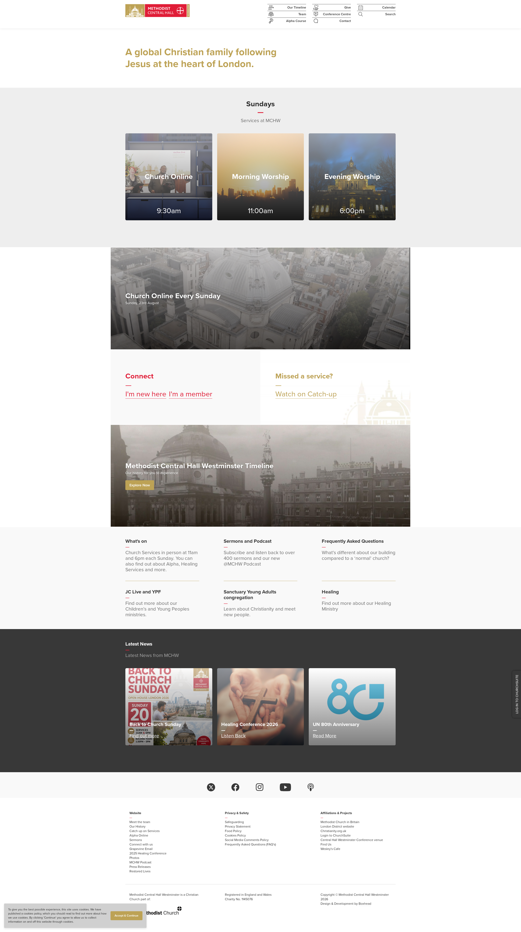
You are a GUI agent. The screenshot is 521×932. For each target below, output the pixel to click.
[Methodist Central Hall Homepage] (157, 10)
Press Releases (140, 867)
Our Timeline (296, 7)
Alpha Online (138, 835)
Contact (345, 21)
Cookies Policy (235, 835)
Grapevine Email (141, 849)
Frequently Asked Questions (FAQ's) (250, 844)
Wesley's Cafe (330, 849)
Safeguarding (234, 822)
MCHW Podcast (140, 862)
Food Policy (233, 831)
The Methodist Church (155, 910)
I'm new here (145, 394)
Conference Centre (337, 14)
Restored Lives (139, 871)
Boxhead (365, 904)
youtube (285, 787)
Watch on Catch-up (306, 394)
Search (390, 14)
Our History (137, 827)
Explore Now (139, 485)
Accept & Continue (126, 915)
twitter (211, 787)
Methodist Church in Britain (340, 822)
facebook (235, 787)
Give (347, 7)
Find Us (326, 844)
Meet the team (139, 822)
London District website (337, 827)
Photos (134, 858)
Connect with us (141, 844)
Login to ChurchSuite (336, 835)
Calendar (389, 7)
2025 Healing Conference (147, 853)
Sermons (135, 840)
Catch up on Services (144, 831)
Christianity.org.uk (333, 831)
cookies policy (32, 913)
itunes (311, 787)
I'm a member (190, 394)
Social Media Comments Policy (247, 840)
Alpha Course (296, 21)
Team (302, 14)
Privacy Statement (238, 827)
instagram (260, 787)
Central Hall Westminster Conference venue (352, 840)
